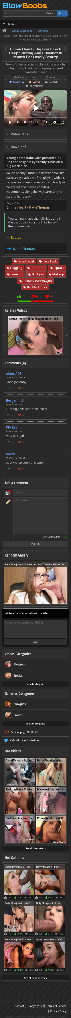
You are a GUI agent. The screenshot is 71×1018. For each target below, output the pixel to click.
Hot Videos (13, 751)
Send (35, 642)
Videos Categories (18, 653)
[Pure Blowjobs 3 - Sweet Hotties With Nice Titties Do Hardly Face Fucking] (35, 583)
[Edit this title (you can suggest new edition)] (60, 49)
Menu (11, 24)
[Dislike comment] (19, 387)
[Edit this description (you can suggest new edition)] (63, 158)
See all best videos (35, 848)
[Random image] (32, 882)
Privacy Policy (58, 1011)
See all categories (35, 684)
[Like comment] (9, 387)
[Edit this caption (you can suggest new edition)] (66, 65)
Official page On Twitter (24, 740)
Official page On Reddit (25, 732)
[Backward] (4, 335)
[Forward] (66, 335)
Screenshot (36, 86)
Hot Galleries (14, 857)
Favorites (18, 82)
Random (53, 82)
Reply (62, 372)
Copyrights (35, 1006)
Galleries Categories (19, 693)
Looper (36, 82)
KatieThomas (24, 248)
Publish (35, 544)
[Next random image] (64, 583)
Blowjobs (22, 77)
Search (62, 13)
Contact (19, 1006)
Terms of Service (56, 1006)
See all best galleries (35, 977)
